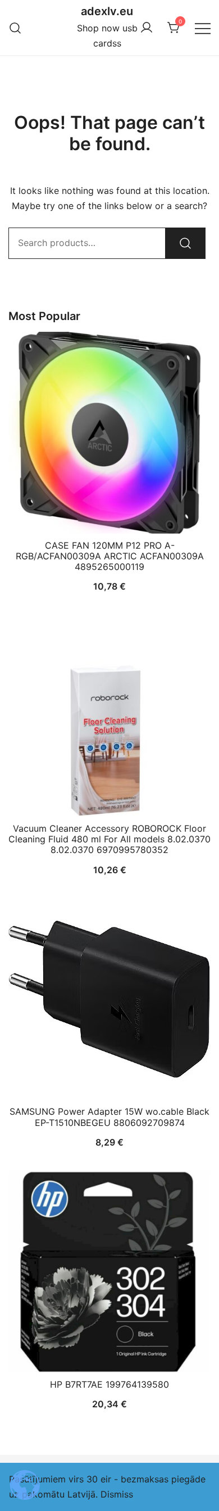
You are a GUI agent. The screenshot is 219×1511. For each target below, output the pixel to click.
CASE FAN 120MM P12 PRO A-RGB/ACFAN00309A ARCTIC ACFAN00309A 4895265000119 (110, 556)
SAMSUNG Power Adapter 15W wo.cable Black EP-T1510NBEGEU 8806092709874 (109, 1117)
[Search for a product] (15, 27)
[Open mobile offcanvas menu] (203, 27)
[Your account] (146, 28)
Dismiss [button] (117, 1494)
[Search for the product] (185, 243)
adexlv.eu (107, 11)
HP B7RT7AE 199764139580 (109, 1384)
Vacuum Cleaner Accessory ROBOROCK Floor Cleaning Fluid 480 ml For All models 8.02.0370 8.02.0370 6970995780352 (109, 839)
